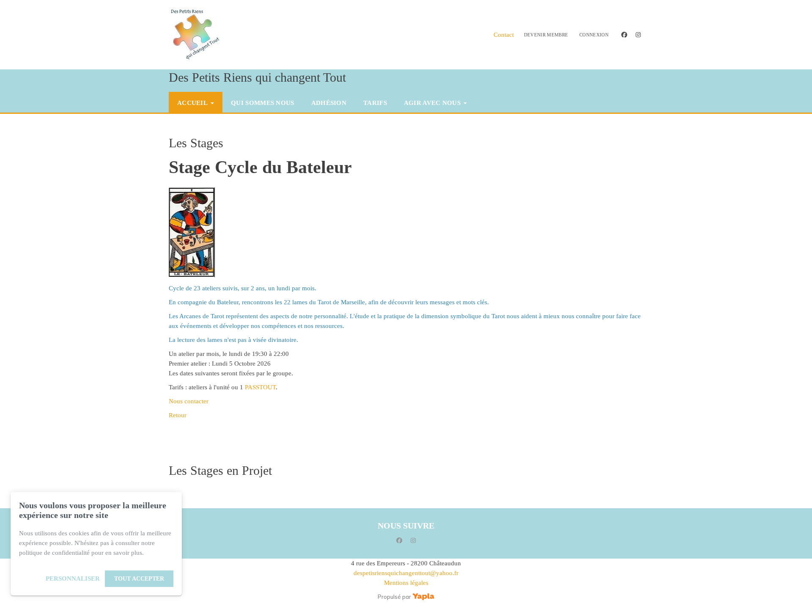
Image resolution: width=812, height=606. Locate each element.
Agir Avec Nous (432, 102)
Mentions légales (406, 582)
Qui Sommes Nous (262, 102)
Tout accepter (139, 579)
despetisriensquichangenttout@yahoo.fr (406, 573)
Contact (504, 34)
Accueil (192, 102)
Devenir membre (546, 34)
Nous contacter (188, 401)
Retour (178, 415)
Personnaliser (73, 578)
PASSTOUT (260, 387)
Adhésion (328, 102)
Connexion (594, 34)
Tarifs (375, 102)
